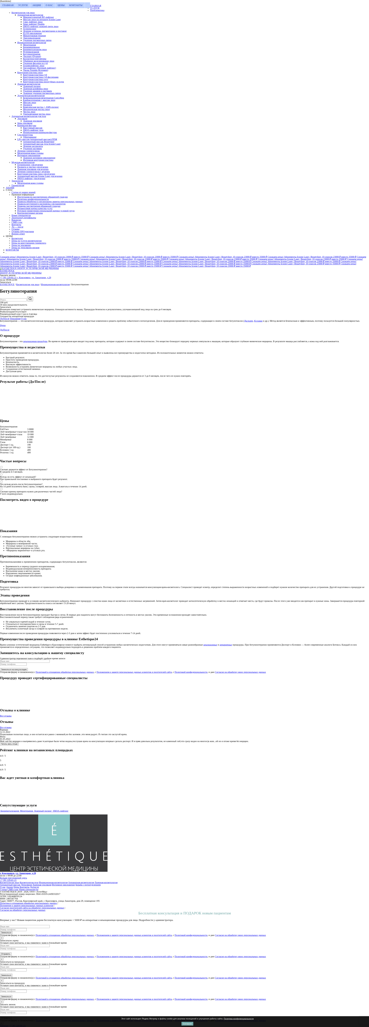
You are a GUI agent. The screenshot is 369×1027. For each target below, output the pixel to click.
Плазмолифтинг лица (33, 65)
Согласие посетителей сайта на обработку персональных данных (32, 908)
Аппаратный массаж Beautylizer (38, 141)
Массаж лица (29, 102)
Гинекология (18, 185)
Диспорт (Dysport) (32, 56)
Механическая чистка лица (36, 109)
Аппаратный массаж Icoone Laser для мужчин (39, 176)
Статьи (3, 889)
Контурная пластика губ (35, 75)
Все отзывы (6, 716)
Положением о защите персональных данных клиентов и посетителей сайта (134, 672)
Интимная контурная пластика (38, 160)
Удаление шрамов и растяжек (37, 91)
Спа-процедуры (25, 134)
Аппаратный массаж (10, 885)
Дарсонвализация (31, 38)
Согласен (187, 1024)
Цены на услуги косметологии (27, 240)
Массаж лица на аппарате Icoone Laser (42, 19)
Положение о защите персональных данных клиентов (26, 905)
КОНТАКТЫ (75, 5)
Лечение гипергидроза (28, 151)
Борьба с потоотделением (88, 885)
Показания (15, 318)
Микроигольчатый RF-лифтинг (38, 17)
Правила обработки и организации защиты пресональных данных (50, 201)
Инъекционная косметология (31, 42)
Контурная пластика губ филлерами (41, 77)
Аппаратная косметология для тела (29, 116)
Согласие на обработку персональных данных (22, 910)
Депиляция (26, 885)
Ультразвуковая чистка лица (36, 114)
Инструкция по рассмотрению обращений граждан (42, 197)
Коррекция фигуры (26, 125)
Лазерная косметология (28, 84)
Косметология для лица (23, 12)
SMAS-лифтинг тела (33, 130)
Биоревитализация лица (35, 49)
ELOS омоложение (32, 33)
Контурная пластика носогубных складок (43, 81)
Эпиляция (22, 118)
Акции (9, 887)
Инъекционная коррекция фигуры (40, 132)
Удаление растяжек (32, 148)
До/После (4, 318)
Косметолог (17, 238)
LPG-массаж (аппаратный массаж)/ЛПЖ (37, 139)
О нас (24, 318)
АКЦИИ (36, 5)
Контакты (16, 224)
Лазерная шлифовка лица (35, 88)
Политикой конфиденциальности (191, 672)
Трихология (17, 181)
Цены (3, 325)
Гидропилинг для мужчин (30, 164)
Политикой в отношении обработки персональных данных (65, 672)
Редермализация (31, 52)
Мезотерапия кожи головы (30, 153)
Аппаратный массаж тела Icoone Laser (42, 144)
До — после (17, 227)
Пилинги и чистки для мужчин (32, 167)
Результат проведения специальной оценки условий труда (46, 211)
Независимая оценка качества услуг (35, 208)
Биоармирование (31, 47)
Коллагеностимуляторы (34, 58)
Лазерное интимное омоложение (39, 158)
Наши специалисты (21, 215)
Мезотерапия (29, 45)
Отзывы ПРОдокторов (23, 231)
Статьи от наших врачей (23, 192)
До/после (34, 887)
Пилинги (27, 105)
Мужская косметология (23, 162)
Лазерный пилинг (32, 86)
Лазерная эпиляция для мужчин (33, 169)
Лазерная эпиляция (32, 121)
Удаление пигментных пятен (37, 40)
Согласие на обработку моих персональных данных (240, 672)
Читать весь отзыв (9, 744)
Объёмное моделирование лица (38, 61)
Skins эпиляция (24, 123)
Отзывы (15, 229)
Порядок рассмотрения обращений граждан (38, 206)
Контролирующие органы (30, 213)
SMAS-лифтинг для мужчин (31, 178)
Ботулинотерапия (31, 54)
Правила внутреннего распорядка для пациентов (41, 204)
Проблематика (97, 10)
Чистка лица (29, 111)
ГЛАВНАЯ (8, 5)
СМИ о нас (17, 222)
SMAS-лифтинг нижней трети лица (40, 26)
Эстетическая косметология (31, 95)
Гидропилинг (29, 29)
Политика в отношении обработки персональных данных (28, 903)
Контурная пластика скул (35, 79)
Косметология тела (29, 882)
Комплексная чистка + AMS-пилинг (41, 107)
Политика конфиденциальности (33, 199)
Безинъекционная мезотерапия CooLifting (43, 98)
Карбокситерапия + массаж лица (39, 100)
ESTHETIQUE (7, 284)
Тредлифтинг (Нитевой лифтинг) (39, 68)
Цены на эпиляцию (21, 245)
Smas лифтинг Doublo (34, 24)
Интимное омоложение (28, 155)
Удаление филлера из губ (35, 63)
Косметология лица (9, 882)
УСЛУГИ (23, 5)
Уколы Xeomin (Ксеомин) (35, 70)
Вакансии (16, 220)
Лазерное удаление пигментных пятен (42, 93)
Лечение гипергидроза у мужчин (33, 171)
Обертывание (29, 137)
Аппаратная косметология (30, 15)
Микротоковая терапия (34, 35)
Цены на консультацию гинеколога (29, 243)
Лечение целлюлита (33, 146)
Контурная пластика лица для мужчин (36, 174)
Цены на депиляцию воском (25, 247)
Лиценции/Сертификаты (24, 217)
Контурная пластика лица (30, 72)
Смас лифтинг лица (33, 22)
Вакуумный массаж (32, 128)
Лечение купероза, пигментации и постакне (45, 31)
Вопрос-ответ (18, 234)
